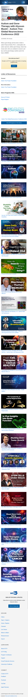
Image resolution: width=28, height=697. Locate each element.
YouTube (3, 683)
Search (3, 639)
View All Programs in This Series (14, 122)
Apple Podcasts (5, 687)
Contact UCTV (4, 673)
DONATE (14, 66)
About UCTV (4, 648)
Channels (3, 626)
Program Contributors (6, 654)
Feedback (3, 676)
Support (3, 658)
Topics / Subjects (5, 620)
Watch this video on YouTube (16, 18)
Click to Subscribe (14, 606)
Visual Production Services (7, 661)
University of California (6, 664)
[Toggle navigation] (24, 2)
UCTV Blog (4, 651)
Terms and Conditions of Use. (11, 695)
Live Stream (4, 629)
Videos (2, 617)
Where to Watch (5, 632)
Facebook (3, 680)
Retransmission (5, 635)
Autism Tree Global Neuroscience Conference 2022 (14, 119)
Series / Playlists (5, 623)
